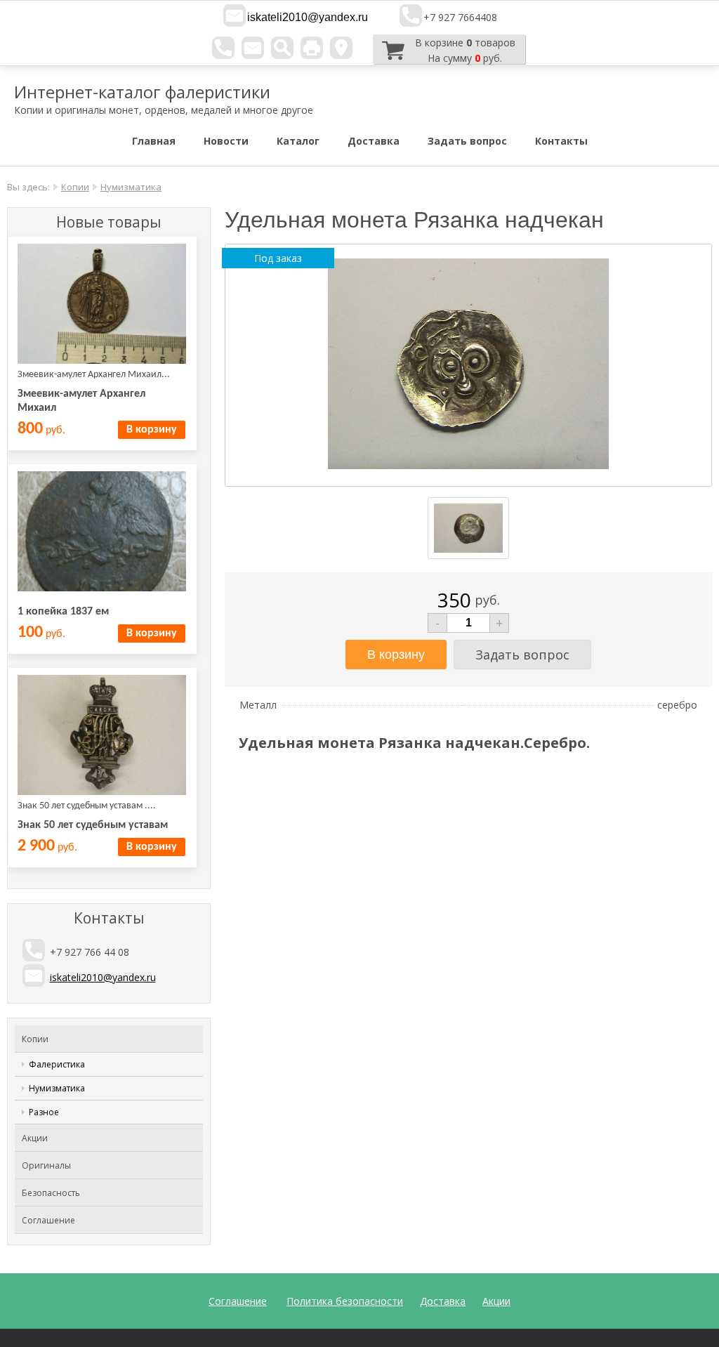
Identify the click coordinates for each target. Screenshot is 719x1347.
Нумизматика (130, 186)
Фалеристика (57, 1064)
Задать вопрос (467, 140)
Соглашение (48, 1220)
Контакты (561, 140)
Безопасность (51, 1193)
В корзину (151, 429)
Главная (154, 140)
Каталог (298, 140)
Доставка (374, 140)
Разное (44, 1112)
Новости (226, 140)
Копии (75, 186)
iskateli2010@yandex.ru (307, 17)
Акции (35, 1138)
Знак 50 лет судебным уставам (93, 825)
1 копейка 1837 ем (63, 611)
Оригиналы (46, 1165)
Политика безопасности (344, 1301)
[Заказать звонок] (223, 48)
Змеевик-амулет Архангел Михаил (81, 401)
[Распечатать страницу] (312, 48)
